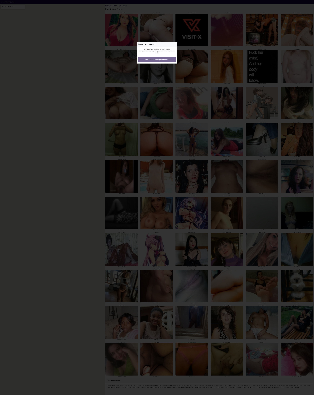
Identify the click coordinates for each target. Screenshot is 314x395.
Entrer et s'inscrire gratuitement (157, 60)
